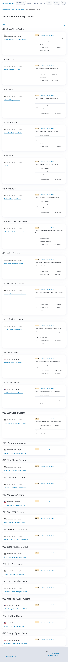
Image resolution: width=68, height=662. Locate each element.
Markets (36, 3)
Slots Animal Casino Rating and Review (15, 557)
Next (3, 24)
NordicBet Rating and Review (12, 199)
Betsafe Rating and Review (12, 166)
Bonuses (43, 35)
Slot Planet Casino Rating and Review (15, 470)
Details (52, 35)
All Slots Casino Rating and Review (14, 330)
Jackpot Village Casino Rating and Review (16, 609)
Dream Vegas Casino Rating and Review (16, 540)
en (63, 3)
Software (29, 3)
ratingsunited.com (11, 656)
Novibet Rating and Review (12, 70)
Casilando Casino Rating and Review (15, 488)
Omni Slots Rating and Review (13, 363)
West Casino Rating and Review (13, 393)
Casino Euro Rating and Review (13, 133)
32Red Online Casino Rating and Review (16, 232)
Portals (56, 3)
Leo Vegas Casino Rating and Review (15, 294)
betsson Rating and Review (12, 100)
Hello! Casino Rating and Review (13, 264)
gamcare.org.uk (53, 656)
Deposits (42, 3)
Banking (48, 35)
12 (65, 25)
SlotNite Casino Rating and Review (14, 626)
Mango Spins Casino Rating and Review (15, 643)
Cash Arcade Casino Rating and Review (15, 592)
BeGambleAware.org (54, 653)
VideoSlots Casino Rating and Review (15, 39)
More (48, 3)
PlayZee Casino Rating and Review (14, 574)
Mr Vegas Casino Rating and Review (14, 505)
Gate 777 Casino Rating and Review (14, 522)
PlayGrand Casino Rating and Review (15, 423)
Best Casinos (20, 3)
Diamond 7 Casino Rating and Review (15, 453)
